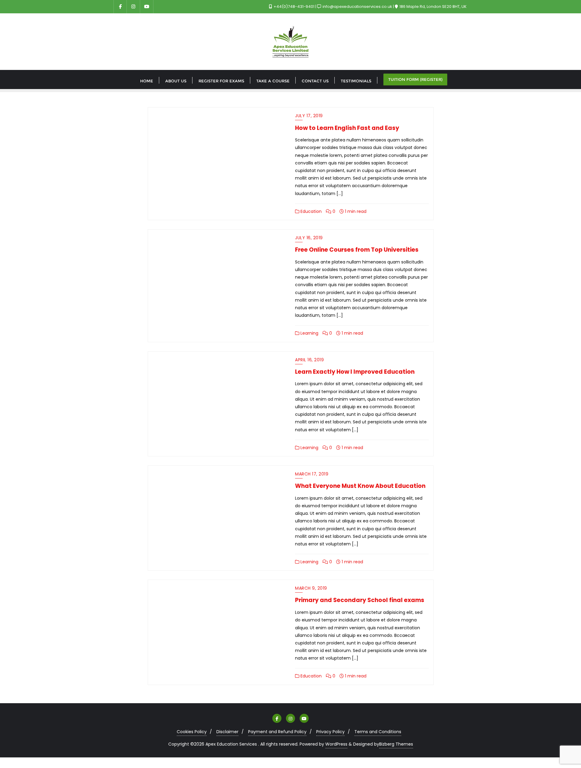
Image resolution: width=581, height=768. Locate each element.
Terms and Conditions (377, 732)
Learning (308, 333)
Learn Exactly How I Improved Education (355, 372)
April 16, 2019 (309, 360)
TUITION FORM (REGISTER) (415, 79)
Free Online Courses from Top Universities (357, 250)
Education (310, 211)
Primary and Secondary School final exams (359, 600)
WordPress (336, 744)
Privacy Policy (330, 732)
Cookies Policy (192, 732)
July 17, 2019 (309, 116)
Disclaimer (227, 732)
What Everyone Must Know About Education (360, 486)
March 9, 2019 (311, 588)
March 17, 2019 (311, 474)
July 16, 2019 (309, 238)
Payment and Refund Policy (277, 732)
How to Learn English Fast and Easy (347, 128)
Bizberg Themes (396, 744)
